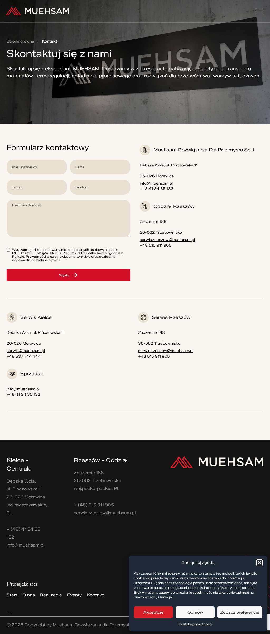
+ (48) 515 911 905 (94, 504)
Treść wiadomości (68, 218)
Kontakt (95, 595)
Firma (100, 167)
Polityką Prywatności (29, 256)
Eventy (74, 595)
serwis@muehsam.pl (26, 351)
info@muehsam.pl (156, 183)
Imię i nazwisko (37, 167)
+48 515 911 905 (155, 245)
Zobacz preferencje (239, 612)
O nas (28, 595)
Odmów (195, 612)
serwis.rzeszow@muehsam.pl (167, 240)
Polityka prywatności (195, 624)
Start (12, 595)
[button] (259, 562)
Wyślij (64, 275)
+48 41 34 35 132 (156, 189)
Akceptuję (153, 612)
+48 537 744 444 (24, 356)
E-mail (37, 187)
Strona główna (20, 41)
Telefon (100, 187)
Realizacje (51, 595)
